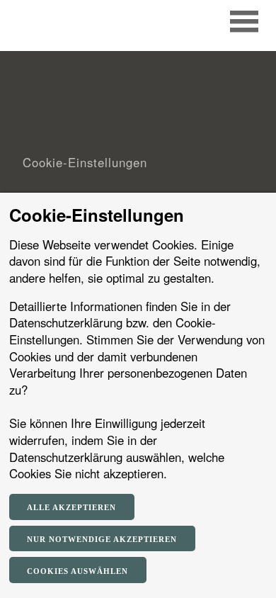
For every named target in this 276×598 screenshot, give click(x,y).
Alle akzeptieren (71, 507)
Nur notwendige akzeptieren (102, 539)
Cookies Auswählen (77, 571)
